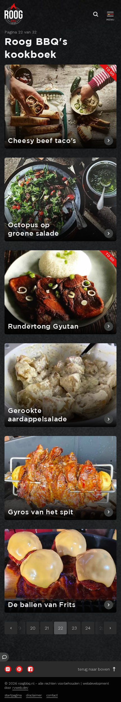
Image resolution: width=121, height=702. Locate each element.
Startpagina (13, 695)
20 (34, 629)
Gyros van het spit (40, 512)
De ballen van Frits (42, 605)
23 (76, 629)
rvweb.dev (20, 688)
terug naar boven (94, 669)
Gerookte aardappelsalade (37, 415)
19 (21, 629)
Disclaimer (34, 695)
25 (103, 629)
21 (49, 629)
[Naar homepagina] (14, 14)
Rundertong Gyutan (43, 327)
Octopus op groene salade (33, 229)
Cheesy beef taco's (42, 141)
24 (89, 629)
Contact (52, 695)
